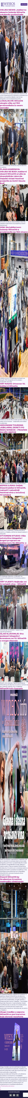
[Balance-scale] (10, 1095)
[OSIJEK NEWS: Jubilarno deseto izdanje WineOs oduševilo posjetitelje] (14, 54)
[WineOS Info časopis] (14, 774)
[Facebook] (14, 1095)
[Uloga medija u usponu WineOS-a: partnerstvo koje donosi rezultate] (14, 1042)
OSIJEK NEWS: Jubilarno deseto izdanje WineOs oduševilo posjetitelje (13, 12)
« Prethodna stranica (7, 1086)
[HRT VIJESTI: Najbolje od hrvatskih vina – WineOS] (14, 607)
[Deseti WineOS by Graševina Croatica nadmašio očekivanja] (14, 938)
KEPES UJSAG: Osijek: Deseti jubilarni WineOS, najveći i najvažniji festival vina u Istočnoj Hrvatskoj (13, 490)
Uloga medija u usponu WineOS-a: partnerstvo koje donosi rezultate (12, 1014)
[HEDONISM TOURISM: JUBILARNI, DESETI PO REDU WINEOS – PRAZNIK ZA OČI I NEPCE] (14, 458)
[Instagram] (17, 1095)
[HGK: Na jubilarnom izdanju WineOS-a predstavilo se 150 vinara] (14, 305)
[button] (24, 4)
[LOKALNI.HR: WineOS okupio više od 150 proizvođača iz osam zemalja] (14, 136)
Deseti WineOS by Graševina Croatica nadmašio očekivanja (11, 879)
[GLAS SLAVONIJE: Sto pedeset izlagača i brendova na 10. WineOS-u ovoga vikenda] (14, 662)
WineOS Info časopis (11, 688)
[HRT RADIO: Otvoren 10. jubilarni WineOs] (14, 403)
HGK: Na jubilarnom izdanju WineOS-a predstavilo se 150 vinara (14, 229)
